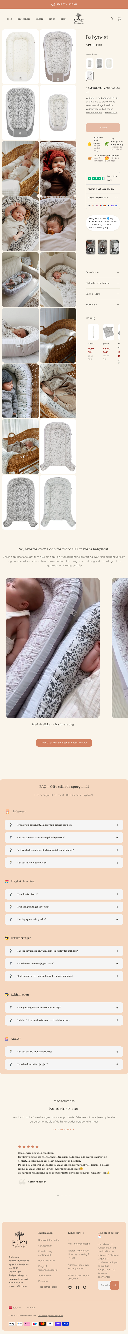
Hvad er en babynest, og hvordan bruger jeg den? (44, 824)
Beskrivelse (92, 272)
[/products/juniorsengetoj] (108, 332)
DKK (15, 1307)
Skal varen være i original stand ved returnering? (45, 976)
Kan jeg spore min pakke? (31, 919)
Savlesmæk (111, 112)
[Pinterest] (84, 1287)
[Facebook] (77, 1287)
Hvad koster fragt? (27, 894)
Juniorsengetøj (107, 343)
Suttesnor (107, 108)
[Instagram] (70, 1287)
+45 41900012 (84, 1250)
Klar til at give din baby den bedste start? (64, 742)
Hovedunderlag (94, 112)
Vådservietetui (93, 108)
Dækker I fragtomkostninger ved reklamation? (43, 1020)
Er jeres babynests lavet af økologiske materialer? (45, 850)
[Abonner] (114, 1285)
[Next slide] (117, 247)
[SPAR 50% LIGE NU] (64, 4)
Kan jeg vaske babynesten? (32, 862)
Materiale (91, 304)
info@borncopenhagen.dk (87, 1243)
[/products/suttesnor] (93, 332)
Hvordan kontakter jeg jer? (32, 1064)
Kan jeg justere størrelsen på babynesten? (41, 837)
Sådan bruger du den (98, 283)
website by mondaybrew (50, 1315)
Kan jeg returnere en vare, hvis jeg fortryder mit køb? (47, 950)
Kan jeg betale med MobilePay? (34, 1051)
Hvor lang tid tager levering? (33, 906)
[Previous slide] (89, 247)
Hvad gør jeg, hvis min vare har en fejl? (39, 1007)
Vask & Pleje (93, 293)
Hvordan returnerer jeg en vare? (35, 963)
